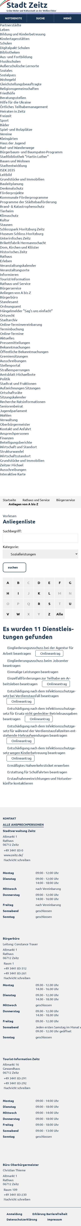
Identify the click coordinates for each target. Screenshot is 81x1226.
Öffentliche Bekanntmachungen (24, 352)
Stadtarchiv (8, 320)
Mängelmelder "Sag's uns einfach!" (26, 311)
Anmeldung (14, 1214)
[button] (67, 18)
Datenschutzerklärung (22, 1219)
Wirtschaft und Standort (18, 447)
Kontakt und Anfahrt (15, 429)
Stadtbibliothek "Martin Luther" (24, 156)
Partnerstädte (10, 25)
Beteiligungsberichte (16, 442)
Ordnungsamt (10, 306)
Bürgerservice (10, 288)
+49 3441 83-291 (15, 1078)
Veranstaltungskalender (18, 265)
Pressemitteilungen (15, 342)
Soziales (6, 70)
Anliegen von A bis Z (15, 293)
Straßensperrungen (15, 370)
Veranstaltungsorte (14, 270)
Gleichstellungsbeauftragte (20, 84)
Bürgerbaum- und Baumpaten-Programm (31, 152)
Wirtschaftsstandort (15, 456)
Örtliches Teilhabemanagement (24, 107)
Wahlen (5, 415)
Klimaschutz (9, 215)
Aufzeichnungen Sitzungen (20, 388)
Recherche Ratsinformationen (22, 401)
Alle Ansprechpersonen (23, 824)
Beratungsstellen (13, 98)
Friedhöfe (7, 93)
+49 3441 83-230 (15, 1194)
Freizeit (5, 116)
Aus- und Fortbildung (16, 57)
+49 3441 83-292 (15, 1083)
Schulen (6, 43)
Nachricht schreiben (17, 860)
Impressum (54, 1219)
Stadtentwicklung (13, 165)
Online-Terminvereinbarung (21, 324)
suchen (13, 567)
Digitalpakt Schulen (15, 48)
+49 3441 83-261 (15, 973)
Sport (4, 120)
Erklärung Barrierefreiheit (49, 1214)
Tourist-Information (15, 279)
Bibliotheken (10, 52)
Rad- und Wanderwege (17, 147)
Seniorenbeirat (11, 406)
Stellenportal (10, 365)
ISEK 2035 (7, 170)
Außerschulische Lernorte (19, 66)
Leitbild (6, 174)
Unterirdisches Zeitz (15, 238)
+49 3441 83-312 (15, 968)
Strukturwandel (12, 451)
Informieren (9, 274)
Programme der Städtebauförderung (28, 202)
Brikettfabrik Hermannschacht (23, 243)
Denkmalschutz (11, 188)
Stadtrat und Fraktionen (18, 383)
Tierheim (7, 211)
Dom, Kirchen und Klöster (19, 247)
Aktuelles (7, 338)
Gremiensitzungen (14, 356)
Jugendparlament (13, 411)
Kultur (4, 220)
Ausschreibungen (13, 361)
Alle (59, 614)
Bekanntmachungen (15, 347)
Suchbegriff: (12, 531)
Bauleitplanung (11, 184)
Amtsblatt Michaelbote (17, 374)
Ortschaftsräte (11, 392)
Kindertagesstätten (14, 38)
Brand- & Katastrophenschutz (22, 206)
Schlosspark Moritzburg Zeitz (22, 229)
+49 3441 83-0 (13, 850)
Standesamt (9, 302)
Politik (5, 379)
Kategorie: (11, 547)
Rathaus (6, 256)
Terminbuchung (12, 329)
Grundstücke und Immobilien (22, 179)
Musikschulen (10, 61)
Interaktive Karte (13, 474)
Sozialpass (8, 75)
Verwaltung (9, 420)
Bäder (4, 125)
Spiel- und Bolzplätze (16, 129)
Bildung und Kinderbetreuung (22, 34)
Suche (40, 18)
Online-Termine (12, 333)
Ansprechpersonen (14, 433)
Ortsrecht (7, 315)
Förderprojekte (12, 193)
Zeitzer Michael (11, 465)
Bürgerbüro (9, 297)
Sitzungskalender (13, 397)
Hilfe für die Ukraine (15, 102)
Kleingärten (9, 138)
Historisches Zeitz (13, 252)
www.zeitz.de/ (13, 855)
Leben (4, 29)
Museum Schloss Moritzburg (21, 234)
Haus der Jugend (13, 143)
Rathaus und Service (15, 283)
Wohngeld (8, 79)
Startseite (9, 500)
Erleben (6, 261)
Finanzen (7, 438)
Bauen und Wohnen (15, 161)
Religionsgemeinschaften (19, 88)
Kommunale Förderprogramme (24, 197)
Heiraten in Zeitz (12, 111)
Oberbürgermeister (15, 424)
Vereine (6, 134)
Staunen (6, 224)
